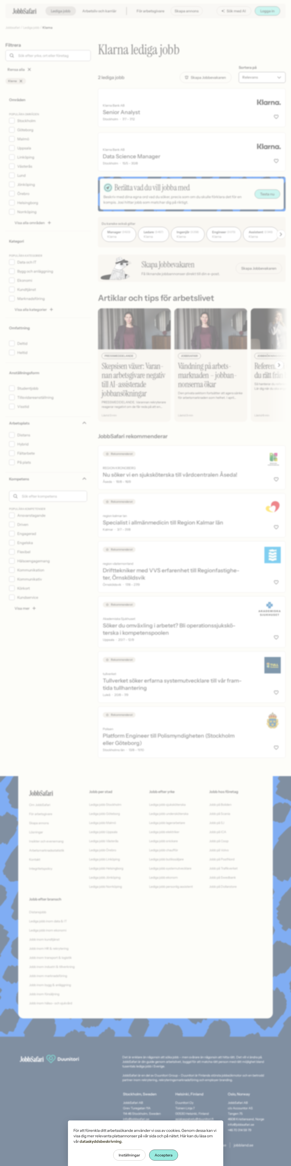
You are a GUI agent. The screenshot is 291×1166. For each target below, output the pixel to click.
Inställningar (129, 1155)
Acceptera (164, 1155)
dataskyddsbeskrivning (101, 1141)
